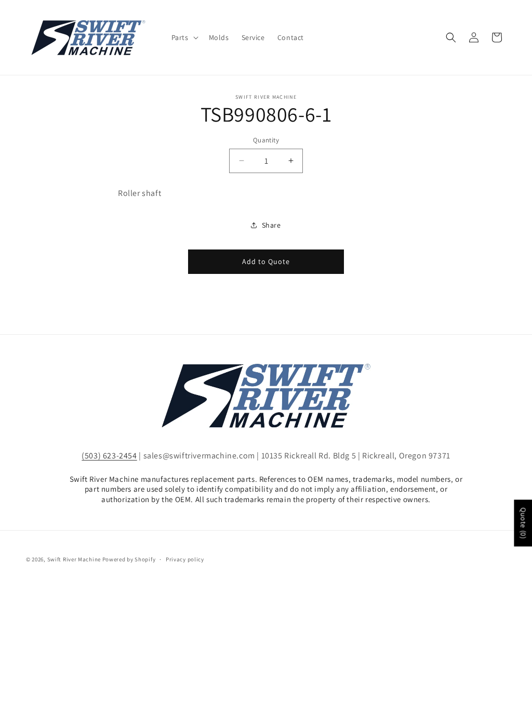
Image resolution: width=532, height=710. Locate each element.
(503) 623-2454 (109, 455)
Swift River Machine (74, 559)
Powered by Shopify (129, 559)
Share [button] (271, 225)
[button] (184, 37)
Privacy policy (185, 559)
